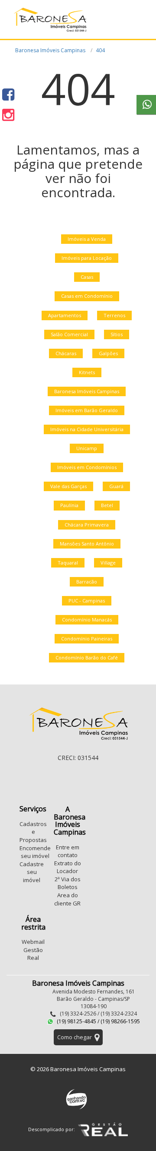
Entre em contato (67, 851)
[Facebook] (8, 94)
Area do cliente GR (67, 899)
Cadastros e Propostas (33, 832)
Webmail (33, 942)
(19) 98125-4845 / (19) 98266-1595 (97, 1021)
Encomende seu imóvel (35, 852)
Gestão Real (33, 954)
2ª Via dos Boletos (68, 883)
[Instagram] (8, 114)
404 (100, 50)
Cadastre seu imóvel (32, 872)
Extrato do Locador (67, 867)
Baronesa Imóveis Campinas (50, 50)
